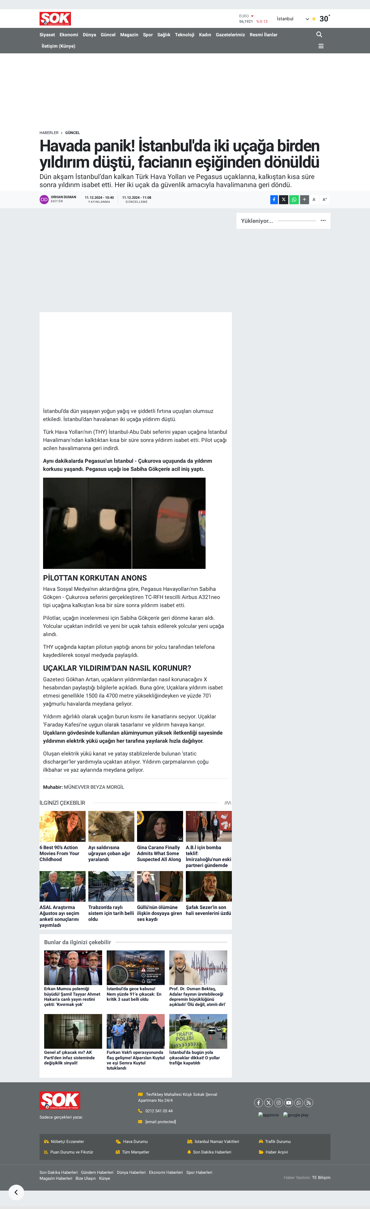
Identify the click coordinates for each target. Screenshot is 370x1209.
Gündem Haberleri (97, 1172)
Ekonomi (69, 34)
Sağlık (163, 34)
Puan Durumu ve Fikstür (71, 1152)
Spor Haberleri (199, 1172)
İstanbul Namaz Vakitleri (217, 1141)
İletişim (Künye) (58, 46)
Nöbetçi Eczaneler (67, 1141)
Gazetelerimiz (230, 34)
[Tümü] (323, 220)
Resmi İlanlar (263, 34)
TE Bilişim (321, 1177)
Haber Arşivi (277, 1152)
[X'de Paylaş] (283, 199)
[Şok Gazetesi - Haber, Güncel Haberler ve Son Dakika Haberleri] (55, 18)
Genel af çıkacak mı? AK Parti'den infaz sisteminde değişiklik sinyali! (69, 1057)
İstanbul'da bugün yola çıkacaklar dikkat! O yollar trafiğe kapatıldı (194, 1057)
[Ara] (319, 35)
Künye (104, 1178)
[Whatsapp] (298, 1102)
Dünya (89, 34)
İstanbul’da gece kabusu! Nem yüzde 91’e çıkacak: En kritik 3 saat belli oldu (134, 994)
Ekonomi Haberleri (166, 1172)
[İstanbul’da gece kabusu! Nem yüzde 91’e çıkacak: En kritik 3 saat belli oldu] (136, 967)
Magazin (129, 34)
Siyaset (47, 34)
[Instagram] (278, 1102)
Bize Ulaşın (86, 1178)
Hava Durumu (135, 1141)
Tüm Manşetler (135, 1152)
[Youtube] (288, 1102)
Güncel (108, 34)
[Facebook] (258, 1102)
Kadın (205, 34)
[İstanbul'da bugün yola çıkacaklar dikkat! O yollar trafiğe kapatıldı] (198, 1031)
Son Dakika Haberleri (212, 1152)
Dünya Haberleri (131, 1172)
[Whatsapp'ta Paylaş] (294, 199)
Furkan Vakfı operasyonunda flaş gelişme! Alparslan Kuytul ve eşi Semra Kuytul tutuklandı (136, 1060)
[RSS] (308, 1102)
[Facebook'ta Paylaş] (274, 199)
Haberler (49, 133)
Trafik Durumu (278, 1141)
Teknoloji (184, 34)
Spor (148, 34)
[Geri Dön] (16, 1193)
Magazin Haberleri (56, 1178)
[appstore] (268, 1115)
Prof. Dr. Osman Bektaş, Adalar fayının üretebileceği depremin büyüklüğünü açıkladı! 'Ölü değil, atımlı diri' (197, 996)
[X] (268, 1102)
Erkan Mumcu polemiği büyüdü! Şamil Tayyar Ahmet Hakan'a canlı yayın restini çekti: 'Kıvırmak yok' (72, 996)
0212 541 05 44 (159, 1111)
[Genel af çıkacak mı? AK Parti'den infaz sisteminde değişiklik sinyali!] (73, 1031)
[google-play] (296, 1115)
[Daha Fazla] (304, 199)
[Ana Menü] (320, 46)
